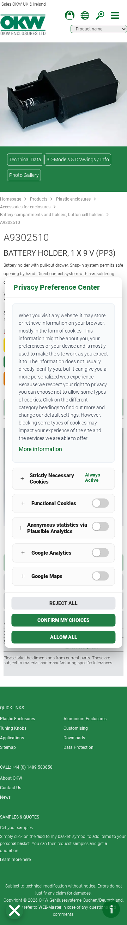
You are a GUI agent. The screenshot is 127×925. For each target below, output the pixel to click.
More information (40, 449)
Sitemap (8, 747)
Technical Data (25, 159)
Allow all (63, 637)
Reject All (63, 603)
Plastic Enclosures (17, 718)
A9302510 (10, 222)
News (5, 797)
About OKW (11, 778)
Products (38, 199)
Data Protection (78, 747)
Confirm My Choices (63, 620)
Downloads (74, 737)
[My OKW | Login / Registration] (69, 15)
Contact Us (10, 787)
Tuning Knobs (13, 728)
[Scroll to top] (90, 909)
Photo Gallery (24, 175)
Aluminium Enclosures (85, 718)
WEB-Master (49, 907)
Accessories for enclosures (25, 206)
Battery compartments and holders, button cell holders (51, 214)
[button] (14, 910)
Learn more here (15, 859)
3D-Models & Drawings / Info (78, 159)
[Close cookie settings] (14, 910)
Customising (76, 728)
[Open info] (111, 909)
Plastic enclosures (73, 199)
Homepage (10, 199)
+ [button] (22, 478)
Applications (12, 737)
